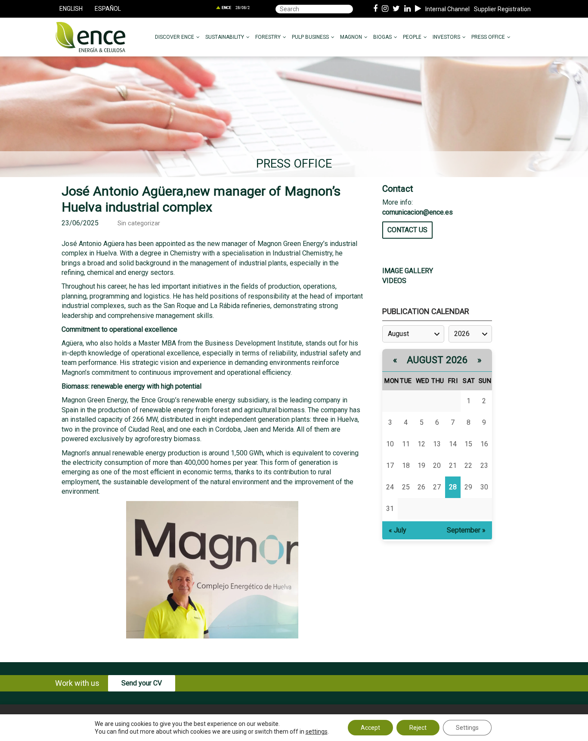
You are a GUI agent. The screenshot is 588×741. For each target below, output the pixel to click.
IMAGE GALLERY (407, 271)
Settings (467, 727)
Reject (418, 727)
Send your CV (141, 683)
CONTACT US (407, 230)
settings (317, 731)
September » (466, 530)
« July (397, 530)
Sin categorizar (139, 223)
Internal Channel (447, 9)
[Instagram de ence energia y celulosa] (385, 9)
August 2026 (437, 360)
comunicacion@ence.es (417, 212)
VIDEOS (394, 281)
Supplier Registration (502, 9)
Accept (370, 727)
